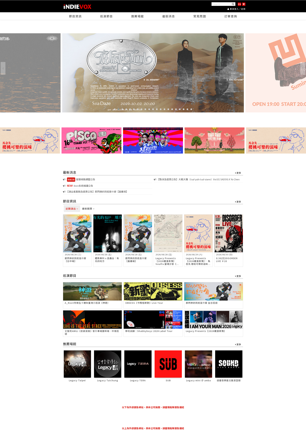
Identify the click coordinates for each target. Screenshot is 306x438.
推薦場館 (137, 16)
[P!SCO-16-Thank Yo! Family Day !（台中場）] (91, 140)
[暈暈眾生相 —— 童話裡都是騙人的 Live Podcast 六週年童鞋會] (214, 140)
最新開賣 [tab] (87, 208)
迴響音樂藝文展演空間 (229, 380)
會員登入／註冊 (237, 8)
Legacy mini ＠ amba (198, 380)
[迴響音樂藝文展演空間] (228, 363)
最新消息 (168, 16)
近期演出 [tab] (71, 208)
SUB (168, 380)
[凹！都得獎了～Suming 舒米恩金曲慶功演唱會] (153, 72)
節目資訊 (75, 16)
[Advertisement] (153, 418)
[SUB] (168, 363)
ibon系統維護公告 (80, 185)
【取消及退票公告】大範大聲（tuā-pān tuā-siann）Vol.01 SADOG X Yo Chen (198, 179)
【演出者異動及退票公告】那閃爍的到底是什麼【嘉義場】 (97, 191)
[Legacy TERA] (138, 363)
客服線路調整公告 (81, 179)
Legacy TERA (138, 380)
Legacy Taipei (77, 380)
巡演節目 (106, 16)
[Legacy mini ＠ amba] (198, 363)
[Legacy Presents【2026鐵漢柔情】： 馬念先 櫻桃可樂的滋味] (30, 140)
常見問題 (199, 16)
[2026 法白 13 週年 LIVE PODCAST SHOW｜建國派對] (153, 140)
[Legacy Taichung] (107, 363)
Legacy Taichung (107, 380)
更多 (238, 173)
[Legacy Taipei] (77, 363)
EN (239, 4)
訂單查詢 (230, 16)
